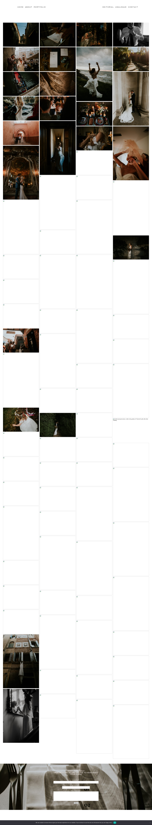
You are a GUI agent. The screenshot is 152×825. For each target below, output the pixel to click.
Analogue (121, 7)
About (28, 7)
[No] (150, 822)
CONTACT (133, 7)
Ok (115, 822)
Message (75, 790)
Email (75, 785)
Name (75, 780)
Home (20, 7)
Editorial (108, 7)
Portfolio (40, 7)
